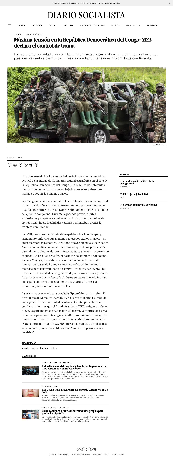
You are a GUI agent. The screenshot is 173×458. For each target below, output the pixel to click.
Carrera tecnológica (58, 407)
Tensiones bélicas (32, 34)
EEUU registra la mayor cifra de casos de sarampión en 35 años (75, 391)
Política (21, 25)
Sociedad (68, 25)
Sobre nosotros (117, 454)
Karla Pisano (125, 187)
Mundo (52, 25)
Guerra (18, 34)
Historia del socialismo (92, 25)
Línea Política (133, 25)
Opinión (115, 25)
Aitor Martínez (126, 208)
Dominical (152, 25)
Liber (122, 197)
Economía (37, 25)
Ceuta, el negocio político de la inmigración (137, 182)
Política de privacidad (81, 454)
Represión (46, 363)
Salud (55, 386)
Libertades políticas (62, 363)
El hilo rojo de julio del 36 (134, 194)
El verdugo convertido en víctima (138, 204)
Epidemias (46, 386)
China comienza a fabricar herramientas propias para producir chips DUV (73, 412)
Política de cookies (101, 454)
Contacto (52, 454)
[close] (170, 3)
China (44, 407)
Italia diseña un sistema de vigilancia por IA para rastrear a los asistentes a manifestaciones (75, 367)
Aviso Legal (64, 454)
